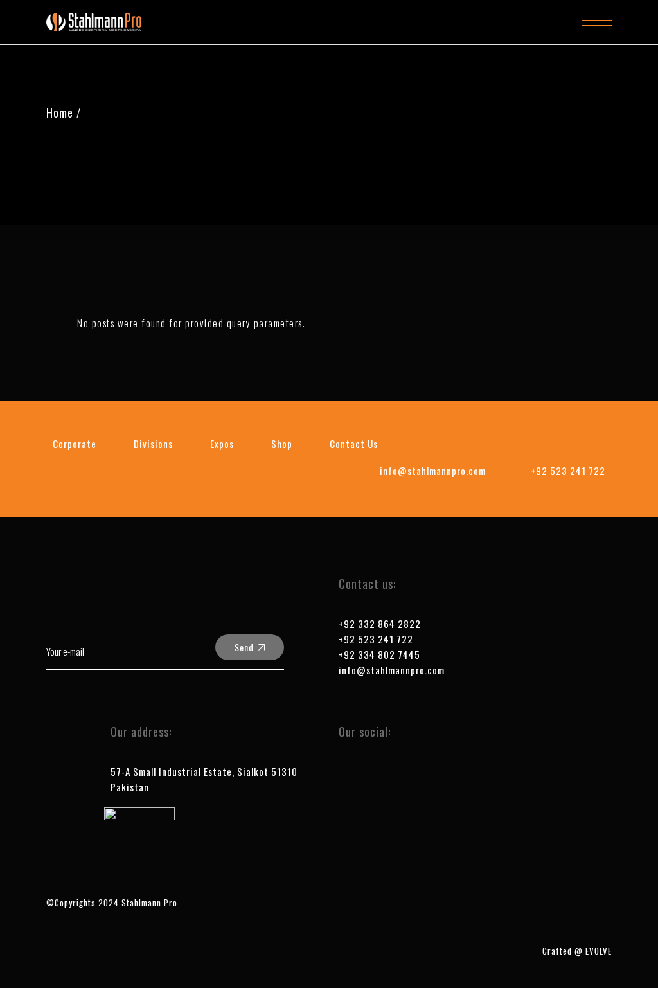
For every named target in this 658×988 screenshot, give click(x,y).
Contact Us (354, 443)
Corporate (74, 443)
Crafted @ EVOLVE (577, 950)
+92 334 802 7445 (379, 654)
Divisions (153, 443)
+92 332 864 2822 (380, 623)
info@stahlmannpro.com (392, 670)
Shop (281, 443)
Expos (222, 443)
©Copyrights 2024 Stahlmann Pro (111, 902)
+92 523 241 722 (376, 639)
